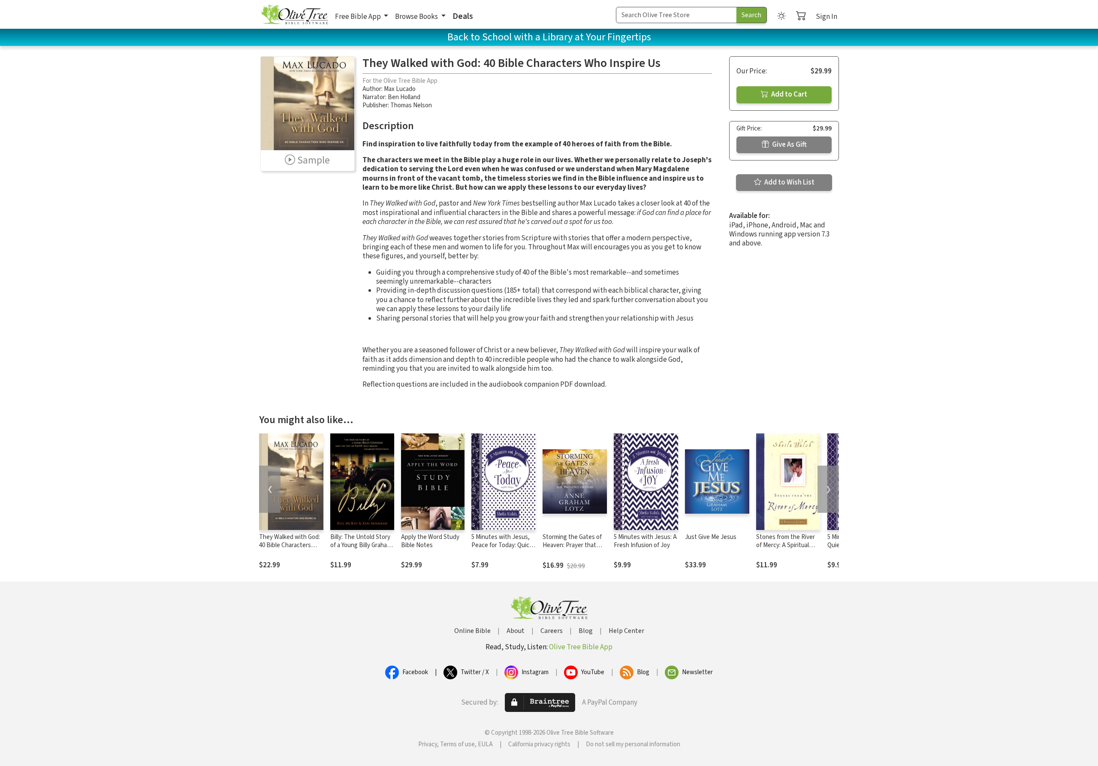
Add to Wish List (788, 182)
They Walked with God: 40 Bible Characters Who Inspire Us (289, 545)
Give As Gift (789, 144)
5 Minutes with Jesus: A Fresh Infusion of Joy (645, 541)
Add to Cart (788, 94)
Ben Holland (404, 97)
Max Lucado (400, 89)
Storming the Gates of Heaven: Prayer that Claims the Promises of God (573, 549)
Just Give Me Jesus (710, 537)
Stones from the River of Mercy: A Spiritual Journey (785, 545)
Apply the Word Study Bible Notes (430, 541)
